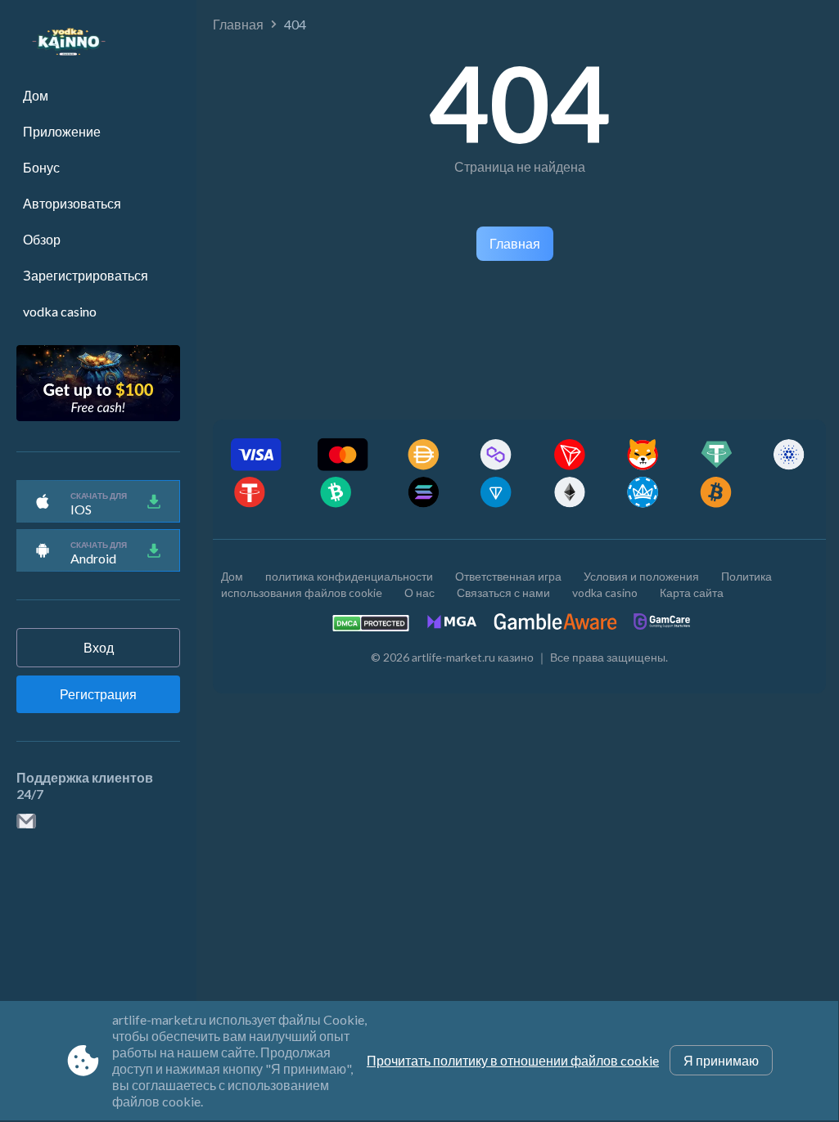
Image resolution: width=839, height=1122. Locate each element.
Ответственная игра (508, 576)
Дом (35, 95)
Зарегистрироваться (85, 275)
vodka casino (60, 311)
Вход (98, 647)
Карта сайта (692, 592)
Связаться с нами (503, 592)
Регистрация (98, 694)
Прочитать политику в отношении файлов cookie (513, 1060)
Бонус (41, 167)
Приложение (62, 131)
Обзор (42, 239)
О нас (419, 592)
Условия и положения (641, 576)
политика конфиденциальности (349, 576)
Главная (238, 24)
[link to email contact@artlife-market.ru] (26, 822)
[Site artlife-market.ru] (60, 42)
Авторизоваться (72, 203)
